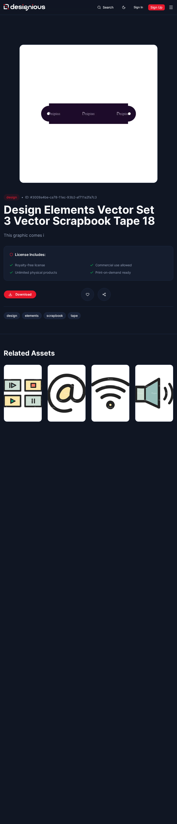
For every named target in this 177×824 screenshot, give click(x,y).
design (12, 316)
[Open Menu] (171, 7)
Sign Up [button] (156, 7)
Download (23, 294)
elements (32, 316)
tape (74, 316)
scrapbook (55, 316)
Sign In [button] (138, 7)
